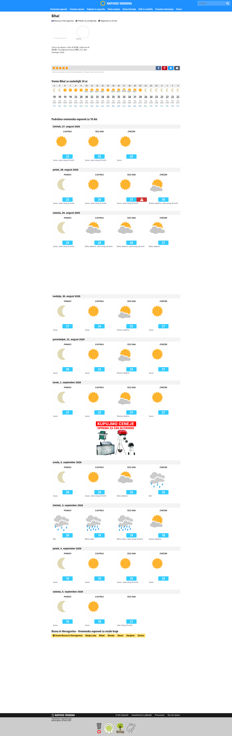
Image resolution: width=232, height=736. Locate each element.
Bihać (102, 635)
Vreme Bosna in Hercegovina (68, 635)
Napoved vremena (64, 715)
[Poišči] (228, 3)
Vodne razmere (114, 9)
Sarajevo (130, 635)
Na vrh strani (174, 715)
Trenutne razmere (77, 9)
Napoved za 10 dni (108, 21)
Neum (120, 635)
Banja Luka (91, 635)
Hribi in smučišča (146, 9)
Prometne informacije (164, 9)
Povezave (159, 715)
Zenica (141, 635)
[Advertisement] (141, 44)
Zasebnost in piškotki (142, 715)
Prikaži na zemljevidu (86, 21)
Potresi (179, 9)
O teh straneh (122, 715)
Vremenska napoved (58, 9)
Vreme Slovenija (129, 9)
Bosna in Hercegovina (64, 21)
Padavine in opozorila (96, 9)
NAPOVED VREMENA (119, 3)
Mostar (111, 635)
